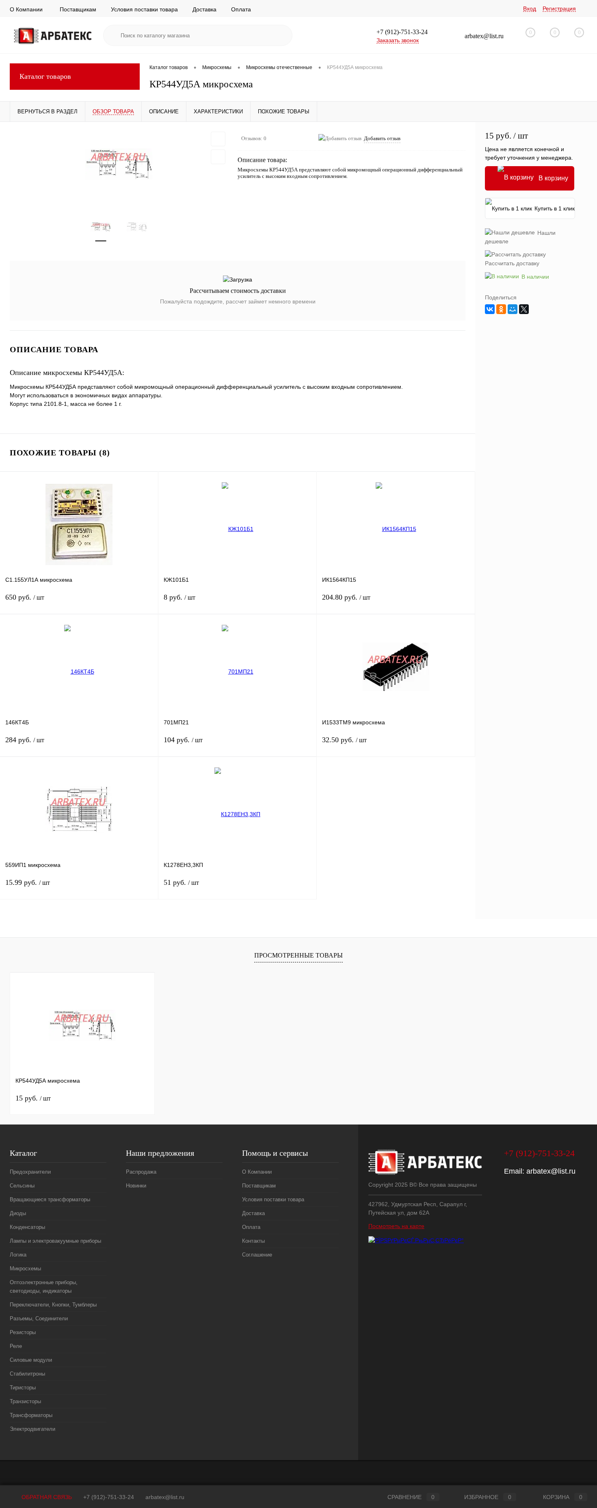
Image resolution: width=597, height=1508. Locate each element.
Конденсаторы (27, 1227)
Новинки (136, 1186)
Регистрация (559, 8)
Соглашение (257, 1255)
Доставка (204, 9)
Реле (16, 1346)
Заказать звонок (397, 40)
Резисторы (23, 1332)
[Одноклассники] (501, 309)
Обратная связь (46, 1497)
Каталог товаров (45, 76)
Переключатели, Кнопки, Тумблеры (53, 1305)
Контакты (253, 1241)
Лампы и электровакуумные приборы (55, 1241)
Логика (18, 1255)
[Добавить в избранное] (218, 139)
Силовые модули (31, 1360)
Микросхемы (25, 1268)
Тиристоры (23, 1387)
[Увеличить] (119, 164)
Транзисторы (25, 1401)
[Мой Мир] (512, 309)
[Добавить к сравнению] (218, 157)
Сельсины (22, 1186)
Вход (529, 8)
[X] (524, 309)
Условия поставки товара (144, 9)
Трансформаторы (31, 1415)
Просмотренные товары (298, 955)
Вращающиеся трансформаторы (50, 1199)
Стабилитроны (27, 1374)
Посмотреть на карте (396, 1226)
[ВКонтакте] (490, 309)
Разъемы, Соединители (39, 1318)
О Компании (26, 9)
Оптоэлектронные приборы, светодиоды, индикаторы (44, 1286)
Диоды (18, 1213)
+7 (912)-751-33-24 (108, 1497)
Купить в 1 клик (554, 208)
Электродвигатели (32, 1429)
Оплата (241, 9)
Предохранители (30, 1172)
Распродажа (141, 1172)
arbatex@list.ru (550, 1171)
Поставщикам (78, 9)
